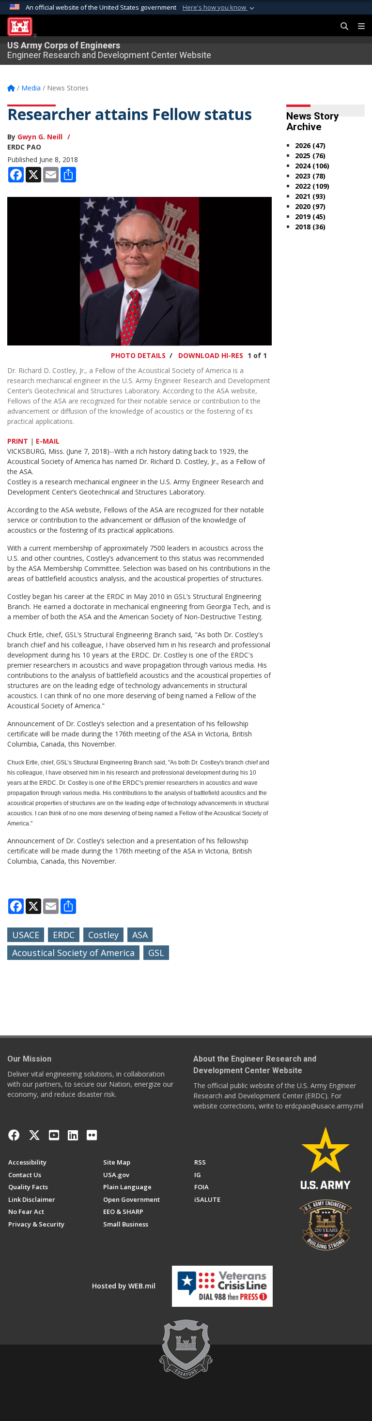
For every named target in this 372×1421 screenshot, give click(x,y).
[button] (219, 8)
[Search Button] (341, 27)
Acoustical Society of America (73, 952)
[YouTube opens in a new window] (54, 1135)
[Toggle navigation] (357, 27)
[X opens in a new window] (34, 1135)
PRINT (17, 441)
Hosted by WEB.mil (123, 1285)
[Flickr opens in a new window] (92, 1135)
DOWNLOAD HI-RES (210, 355)
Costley (103, 935)
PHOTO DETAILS (138, 355)
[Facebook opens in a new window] (14, 1135)
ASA (140, 935)
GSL (156, 952)
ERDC (64, 935)
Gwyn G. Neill (39, 136)
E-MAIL (48, 441)
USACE (25, 935)
